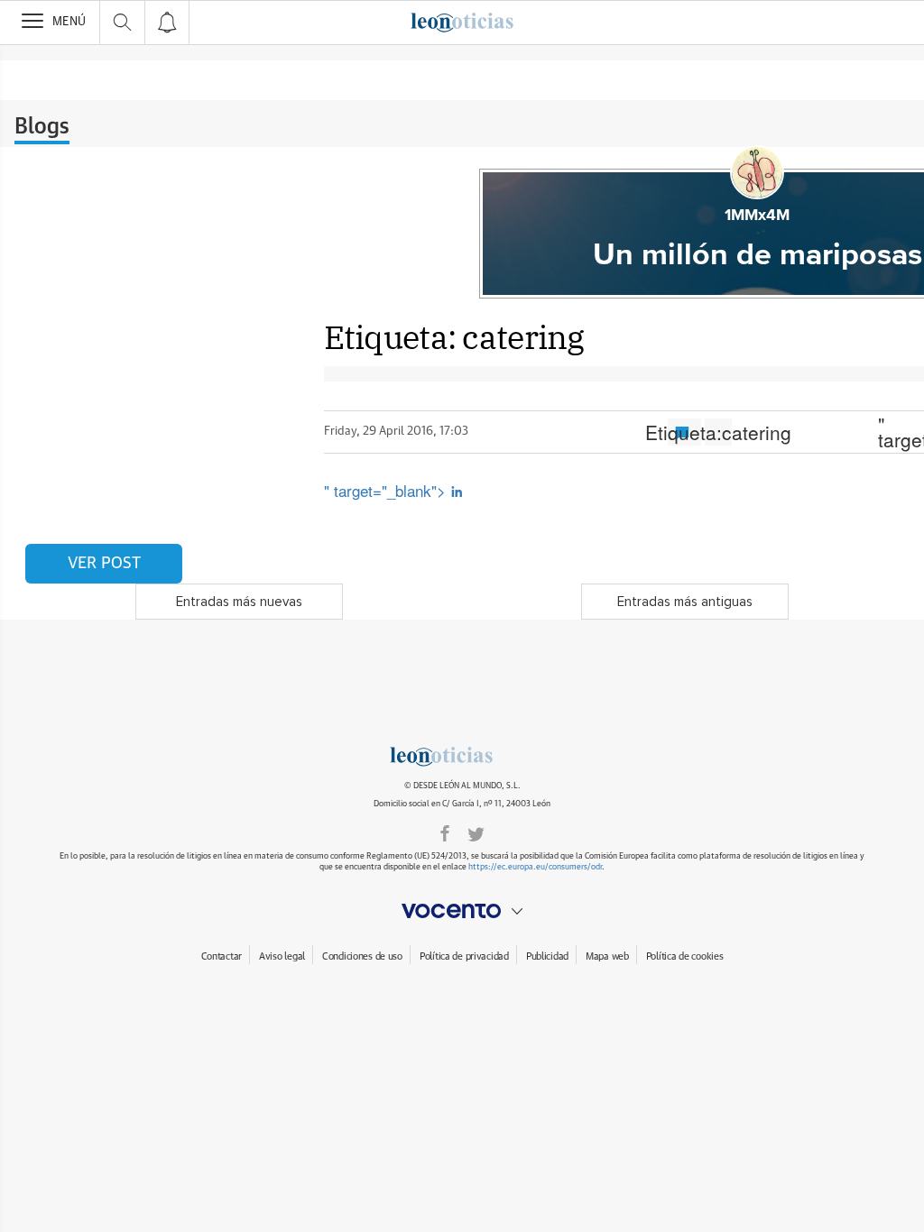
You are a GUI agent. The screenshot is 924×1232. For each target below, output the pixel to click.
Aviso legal (282, 956)
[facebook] (445, 832)
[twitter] (476, 832)
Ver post (104, 564)
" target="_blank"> (387, 490)
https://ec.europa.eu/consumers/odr (535, 867)
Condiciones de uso (362, 956)
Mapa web (607, 956)
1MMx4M (757, 215)
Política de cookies (685, 956)
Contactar (221, 956)
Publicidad (547, 956)
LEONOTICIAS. (462, 757)
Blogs (41, 127)
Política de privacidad (464, 956)
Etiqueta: (718, 432)
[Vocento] (462, 911)
